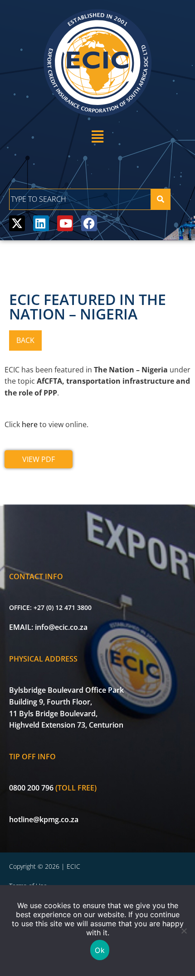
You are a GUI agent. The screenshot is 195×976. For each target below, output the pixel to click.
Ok (100, 950)
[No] (183, 930)
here (30, 424)
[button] (97, 136)
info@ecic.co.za (61, 627)
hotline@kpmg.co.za (43, 819)
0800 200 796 (31, 788)
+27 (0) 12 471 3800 (63, 607)
